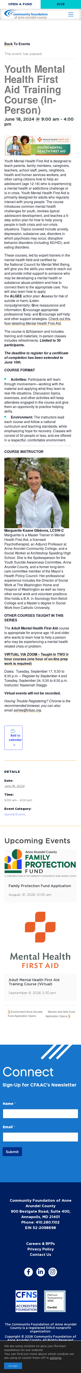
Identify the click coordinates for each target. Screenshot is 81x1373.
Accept (13, 1365)
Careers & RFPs (40, 1243)
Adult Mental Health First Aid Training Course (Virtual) (34, 982)
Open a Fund (20, 4)
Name (9, 1104)
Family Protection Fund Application (40, 886)
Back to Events (17, 43)
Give (61, 4)
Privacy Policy (40, 1249)
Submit (12, 1152)
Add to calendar (15, 737)
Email (9, 1127)
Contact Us (40, 1254)
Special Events (14, 814)
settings (55, 1357)
